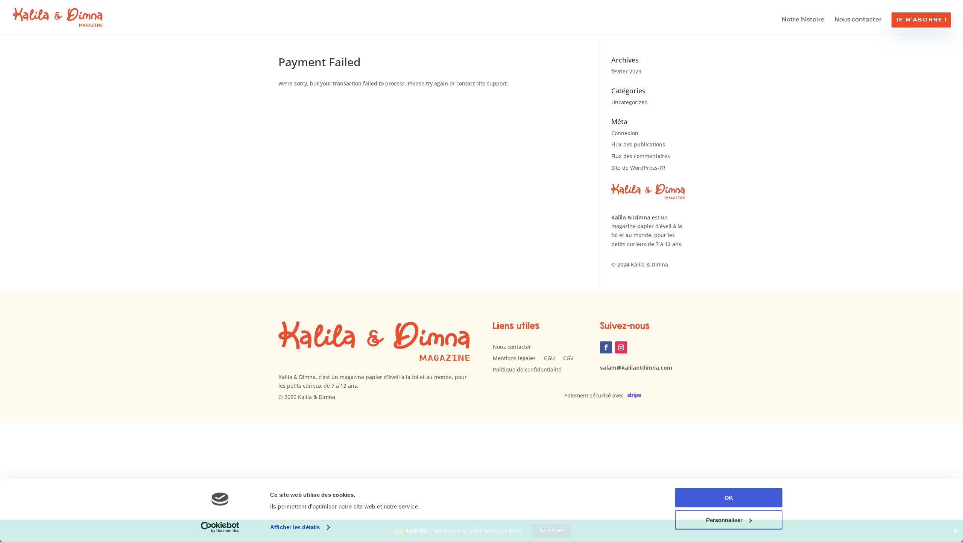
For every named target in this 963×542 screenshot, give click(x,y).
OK (729, 498)
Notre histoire (803, 20)
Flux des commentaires (640, 156)
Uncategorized (629, 102)
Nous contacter (858, 20)
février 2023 (626, 71)
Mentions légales (514, 359)
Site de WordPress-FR (638, 167)
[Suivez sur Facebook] (606, 347)
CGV (568, 359)
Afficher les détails (295, 527)
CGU (549, 359)
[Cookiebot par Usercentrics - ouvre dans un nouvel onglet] (220, 527)
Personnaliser (724, 519)
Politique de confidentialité (527, 370)
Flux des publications (638, 144)
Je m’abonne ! (921, 19)
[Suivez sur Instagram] (621, 347)
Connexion (624, 133)
